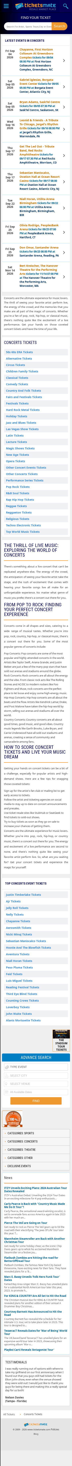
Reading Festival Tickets (22, 987)
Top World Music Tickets (23, 532)
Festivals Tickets (17, 403)
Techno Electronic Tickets (23, 525)
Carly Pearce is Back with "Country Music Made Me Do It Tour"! (34, 1205)
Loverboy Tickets (18, 1007)
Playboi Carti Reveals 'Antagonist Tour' (29, 1350)
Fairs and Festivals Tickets (24, 397)
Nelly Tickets (15, 914)
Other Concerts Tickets (22, 474)
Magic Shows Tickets (20, 448)
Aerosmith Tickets (18, 928)
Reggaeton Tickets (19, 512)
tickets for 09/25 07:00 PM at (39, 231)
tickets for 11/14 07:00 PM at (39, 276)
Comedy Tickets (17, 384)
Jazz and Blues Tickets (21, 423)
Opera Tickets (15, 461)
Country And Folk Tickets (23, 390)
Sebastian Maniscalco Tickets (26, 941)
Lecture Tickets (16, 442)
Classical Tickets (17, 378)
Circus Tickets (15, 365)
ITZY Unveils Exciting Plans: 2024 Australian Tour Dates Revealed (35, 1189)
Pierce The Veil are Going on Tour (25, 1223)
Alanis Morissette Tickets (23, 1020)
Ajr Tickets (13, 901)
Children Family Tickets (22, 371)
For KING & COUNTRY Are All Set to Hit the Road (35, 1296)
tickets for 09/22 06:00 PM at (39, 207)
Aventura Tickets (17, 954)
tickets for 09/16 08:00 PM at (40, 128)
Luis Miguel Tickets (19, 981)
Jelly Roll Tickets (17, 908)
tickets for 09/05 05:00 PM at (39, 86)
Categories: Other (20, 1158)
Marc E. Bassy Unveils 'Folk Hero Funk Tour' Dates (32, 1278)
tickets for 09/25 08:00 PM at (39, 251)
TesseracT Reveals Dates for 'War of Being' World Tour (35, 1332)
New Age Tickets (17, 455)
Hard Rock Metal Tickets (23, 410)
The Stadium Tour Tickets (61, 1044)
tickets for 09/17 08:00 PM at (40, 181)
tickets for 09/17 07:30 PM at (38, 154)
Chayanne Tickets (18, 921)
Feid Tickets (14, 974)
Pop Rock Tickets (18, 487)
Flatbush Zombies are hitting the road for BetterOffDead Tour (31, 1259)
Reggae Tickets (16, 506)
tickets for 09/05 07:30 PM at (40, 106)
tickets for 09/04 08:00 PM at (36, 59)
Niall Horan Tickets (19, 961)
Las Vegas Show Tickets (22, 429)
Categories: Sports (21, 1133)
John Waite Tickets (19, 1014)
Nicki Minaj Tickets (19, 934)
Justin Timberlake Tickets (23, 895)
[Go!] (59, 26)
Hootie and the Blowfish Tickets (28, 947)
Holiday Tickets (16, 416)
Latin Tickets (15, 435)
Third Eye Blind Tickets (21, 994)
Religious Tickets (17, 519)
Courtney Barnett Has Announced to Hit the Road (33, 1313)
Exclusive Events (19, 1166)
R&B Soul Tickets (17, 493)
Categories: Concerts (23, 1141)
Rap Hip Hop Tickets (20, 499)
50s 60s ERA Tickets (19, 352)
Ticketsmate (36, 6)
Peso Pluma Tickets (19, 967)
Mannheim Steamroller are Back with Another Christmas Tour (34, 1240)
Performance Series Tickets (24, 480)
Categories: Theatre (22, 1150)
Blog (36, 1433)
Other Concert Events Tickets (26, 467)
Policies (55, 1429)
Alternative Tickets (19, 358)
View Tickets (64, 60)
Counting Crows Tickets (22, 1000)
